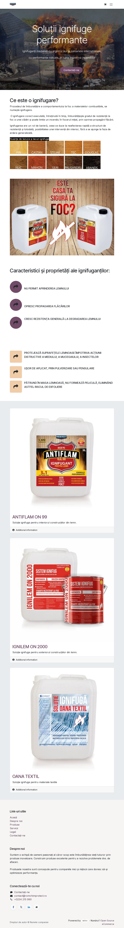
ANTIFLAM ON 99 (29, 517)
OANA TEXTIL (25, 776)
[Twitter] (21, 907)
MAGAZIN (50, 70)
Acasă (13, 817)
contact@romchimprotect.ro (30, 895)
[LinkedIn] (29, 907)
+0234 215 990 (23, 899)
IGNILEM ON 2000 (29, 646)
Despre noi (16, 821)
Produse (15, 824)
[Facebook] (13, 907)
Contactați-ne (71, 70)
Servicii (14, 828)
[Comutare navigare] (111, 4)
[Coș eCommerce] (105, 4)
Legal (13, 831)
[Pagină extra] (37, 907)
